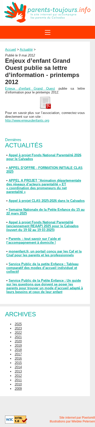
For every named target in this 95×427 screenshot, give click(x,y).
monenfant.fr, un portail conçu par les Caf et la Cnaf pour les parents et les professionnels (44, 253)
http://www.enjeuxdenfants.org (27, 120)
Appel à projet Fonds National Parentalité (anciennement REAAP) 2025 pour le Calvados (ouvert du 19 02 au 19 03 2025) (42, 226)
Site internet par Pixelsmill (77, 417)
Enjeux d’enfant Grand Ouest (30, 88)
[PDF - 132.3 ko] (45, 108)
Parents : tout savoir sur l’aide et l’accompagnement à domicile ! (33, 240)
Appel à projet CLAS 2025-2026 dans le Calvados (47, 201)
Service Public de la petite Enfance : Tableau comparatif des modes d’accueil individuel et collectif (42, 268)
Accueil (10, 49)
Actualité (26, 49)
